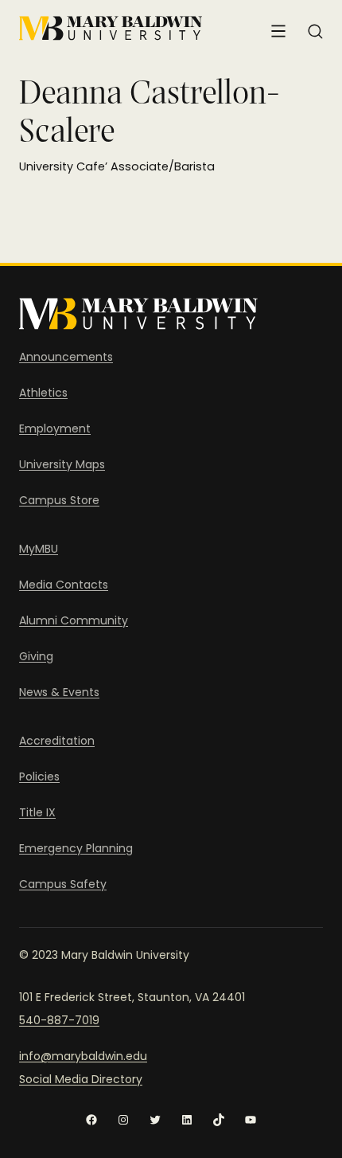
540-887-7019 (59, 1020)
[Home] (110, 28)
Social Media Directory (80, 1079)
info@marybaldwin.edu (83, 1056)
